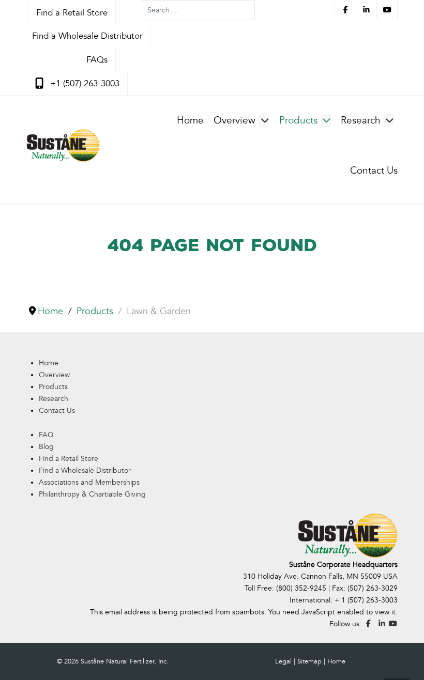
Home (48, 363)
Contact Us (57, 410)
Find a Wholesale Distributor (85, 470)
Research (53, 398)
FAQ (46, 434)
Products (53, 386)
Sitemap (309, 661)
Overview (54, 374)
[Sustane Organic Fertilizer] (63, 145)
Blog (46, 446)
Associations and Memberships (89, 482)
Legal (283, 661)
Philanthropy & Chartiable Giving (92, 494)
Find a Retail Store (68, 458)
